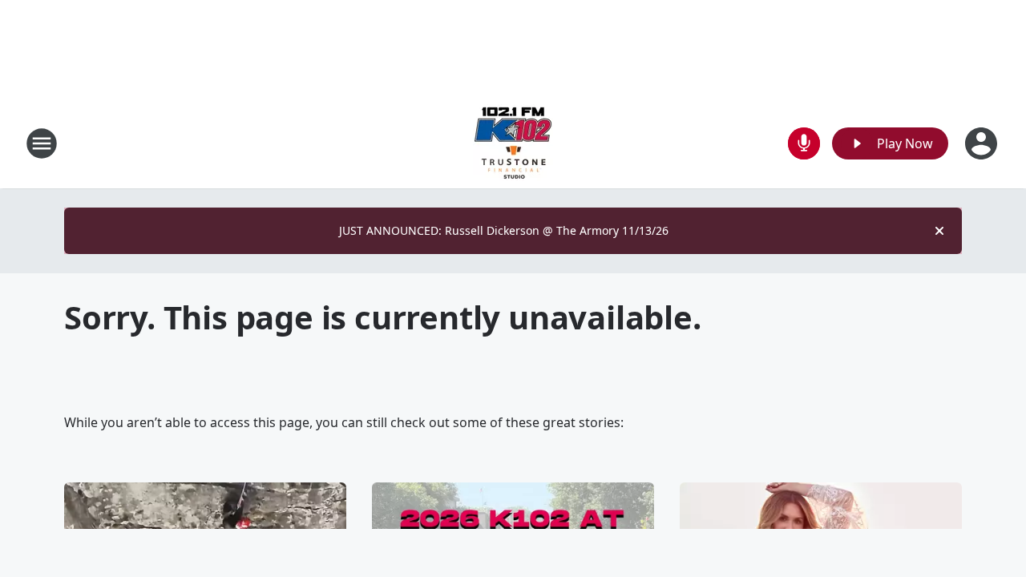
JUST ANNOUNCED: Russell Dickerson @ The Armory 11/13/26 (504, 230)
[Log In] (982, 143)
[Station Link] (513, 143)
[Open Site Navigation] (42, 143)
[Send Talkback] (804, 143)
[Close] (939, 230)
